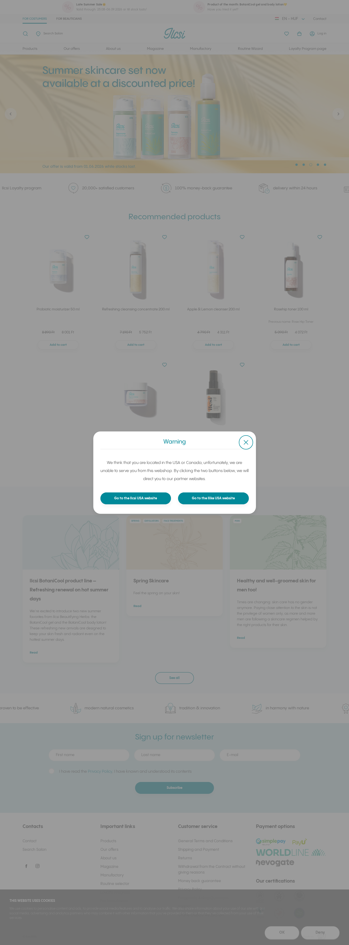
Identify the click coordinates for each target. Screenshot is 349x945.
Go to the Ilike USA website (213, 498)
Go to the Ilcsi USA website (135, 498)
